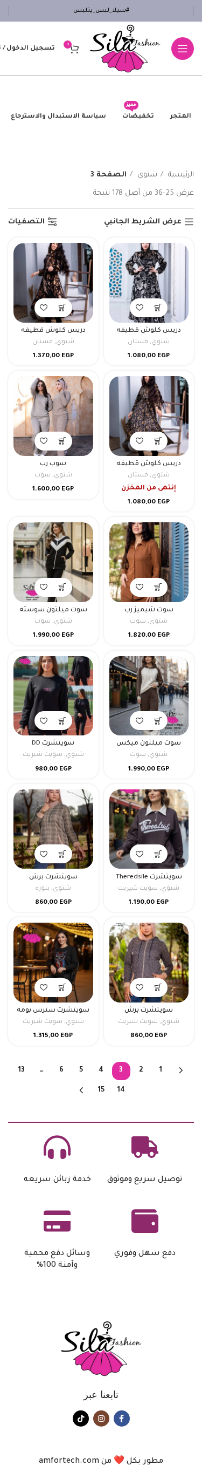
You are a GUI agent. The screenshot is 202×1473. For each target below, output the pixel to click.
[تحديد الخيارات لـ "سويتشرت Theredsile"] (158, 853)
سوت (42, 475)
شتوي (146, 175)
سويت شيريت (42, 755)
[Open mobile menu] (182, 48)
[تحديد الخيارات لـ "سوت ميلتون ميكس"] (158, 720)
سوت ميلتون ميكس (148, 743)
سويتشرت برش (53, 877)
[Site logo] (125, 49)
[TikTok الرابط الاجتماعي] (81, 1418)
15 (101, 1090)
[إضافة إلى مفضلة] (139, 307)
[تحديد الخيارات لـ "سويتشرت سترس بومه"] (62, 987)
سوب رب (53, 464)
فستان (138, 342)
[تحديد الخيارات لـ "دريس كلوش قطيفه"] (158, 307)
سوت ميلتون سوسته (53, 610)
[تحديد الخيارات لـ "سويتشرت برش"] (62, 853)
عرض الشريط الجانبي (143, 222)
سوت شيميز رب (148, 610)
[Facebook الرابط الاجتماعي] (122, 1418)
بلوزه (42, 888)
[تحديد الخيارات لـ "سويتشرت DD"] (62, 720)
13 (21, 1070)
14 (121, 1090)
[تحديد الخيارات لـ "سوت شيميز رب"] (158, 587)
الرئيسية (180, 175)
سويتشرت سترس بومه (53, 1010)
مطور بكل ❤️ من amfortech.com (101, 1461)
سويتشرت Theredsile (149, 877)
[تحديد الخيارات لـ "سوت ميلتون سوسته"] (62, 587)
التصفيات (26, 222)
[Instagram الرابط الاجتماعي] (101, 1418)
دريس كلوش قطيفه (148, 331)
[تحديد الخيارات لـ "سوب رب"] (62, 441)
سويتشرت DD (53, 743)
